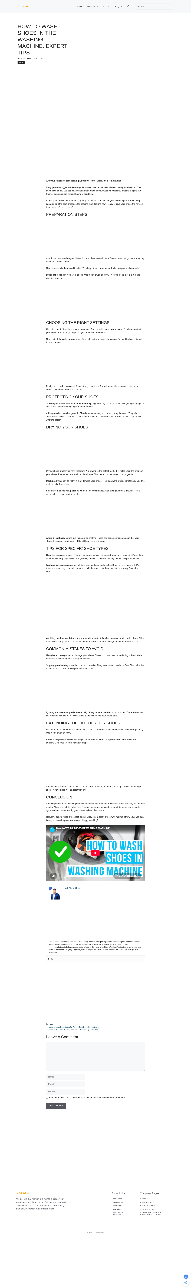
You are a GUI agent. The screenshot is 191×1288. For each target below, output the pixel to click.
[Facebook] (49, 958)
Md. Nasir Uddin (24, 58)
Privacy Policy (149, 1209)
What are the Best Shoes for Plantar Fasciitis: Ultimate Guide (74, 1027)
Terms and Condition (152, 1212)
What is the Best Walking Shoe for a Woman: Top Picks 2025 (74, 1030)
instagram (118, 1202)
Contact (106, 6)
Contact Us (147, 1202)
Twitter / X (118, 1212)
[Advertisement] (95, 100)
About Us (91, 6)
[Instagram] (52, 958)
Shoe (21, 63)
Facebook (118, 1199)
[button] (128, 6)
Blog (117, 6)
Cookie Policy (148, 1205)
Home (79, 6)
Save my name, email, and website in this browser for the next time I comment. (87, 1097)
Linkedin (117, 1209)
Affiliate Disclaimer (151, 1214)
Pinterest (117, 1205)
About (145, 1199)
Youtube (117, 1214)
